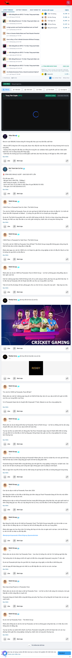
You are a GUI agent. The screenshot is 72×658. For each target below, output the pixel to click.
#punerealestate (33, 535)
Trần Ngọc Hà (51, 20)
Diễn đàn (15, 78)
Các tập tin (63, 89)
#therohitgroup (22, 535)
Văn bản (17, 89)
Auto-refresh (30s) (56, 78)
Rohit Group (13, 201)
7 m (10, 138)
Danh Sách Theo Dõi (63, 95)
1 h (9, 203)
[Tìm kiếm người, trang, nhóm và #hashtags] (68, 3)
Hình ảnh (29, 89)
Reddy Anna (13, 300)
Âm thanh (51, 89)
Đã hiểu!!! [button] (62, 653)
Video (40, 89)
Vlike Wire (12, 135)
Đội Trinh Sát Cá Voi (15, 168)
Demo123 (50, 74)
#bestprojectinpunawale (10, 535)
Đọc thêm (5, 156)
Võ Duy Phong (52, 24)
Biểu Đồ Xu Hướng (50, 95)
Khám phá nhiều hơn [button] (14, 654)
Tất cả (7, 89)
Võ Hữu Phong (52, 17)
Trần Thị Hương (52, 13)
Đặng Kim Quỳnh (52, 27)
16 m (10, 171)
